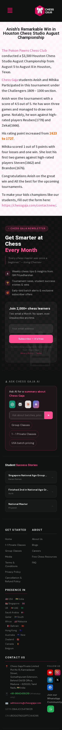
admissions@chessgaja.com (25, 703)
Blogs (35, 544)
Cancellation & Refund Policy (13, 579)
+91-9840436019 (19, 693)
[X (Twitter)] (57, 680)
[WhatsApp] (50, 708)
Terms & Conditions (11, 564)
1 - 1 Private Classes (24, 434)
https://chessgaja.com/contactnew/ (29, 205)
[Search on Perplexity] (20, 404)
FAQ (34, 562)
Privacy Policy (26, 353)
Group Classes (21, 425)
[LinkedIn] (50, 680)
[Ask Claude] (28, 404)
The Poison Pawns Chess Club (24, 50)
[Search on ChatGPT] (12, 404)
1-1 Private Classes (15, 544)
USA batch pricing (23, 443)
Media (8, 556)
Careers (36, 550)
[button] (9, 11)
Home (8, 539)
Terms (39, 353)
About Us (37, 539)
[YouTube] (50, 672)
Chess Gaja (10, 80)
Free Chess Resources (44, 556)
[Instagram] (57, 672)
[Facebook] (50, 687)
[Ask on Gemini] (36, 404)
